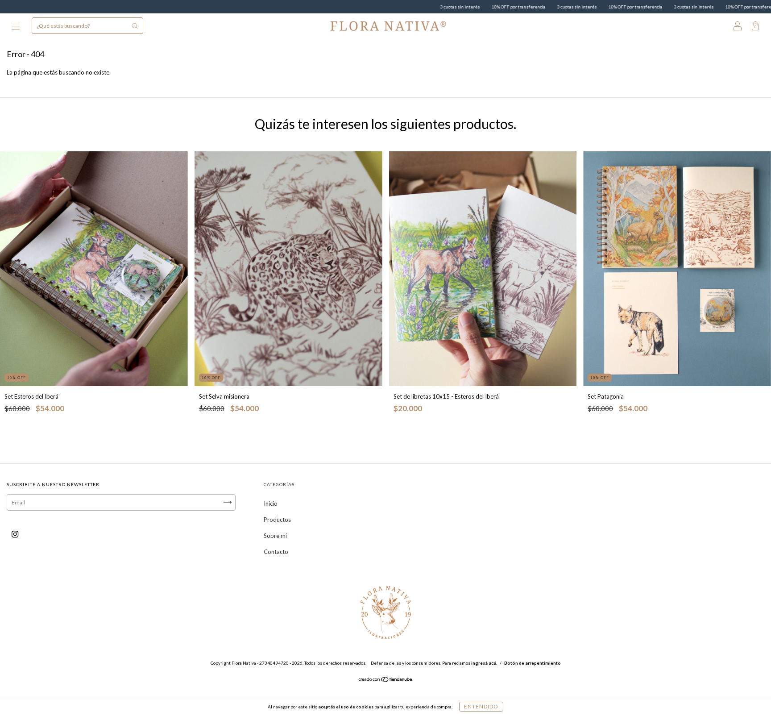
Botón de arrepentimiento (532, 663)
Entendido (481, 706)
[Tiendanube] (386, 680)
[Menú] (15, 26)
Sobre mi (275, 535)
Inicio (271, 503)
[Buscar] (134, 25)
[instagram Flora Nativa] (15, 533)
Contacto (276, 551)
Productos (277, 519)
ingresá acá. (484, 663)
